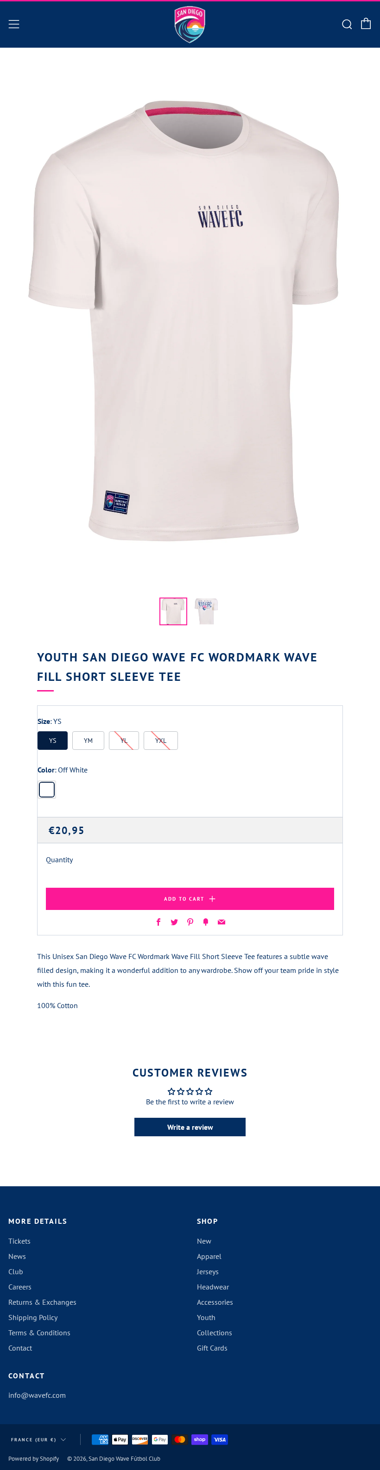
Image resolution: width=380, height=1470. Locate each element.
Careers (20, 1286)
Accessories (215, 1302)
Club (15, 1271)
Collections (214, 1332)
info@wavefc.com (37, 1395)
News (17, 1256)
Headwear (213, 1286)
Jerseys (208, 1271)
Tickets (19, 1241)
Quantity (59, 859)
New (204, 1241)
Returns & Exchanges (42, 1302)
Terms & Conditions (39, 1332)
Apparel (209, 1256)
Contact (20, 1347)
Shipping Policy (32, 1317)
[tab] (173, 611)
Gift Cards (212, 1347)
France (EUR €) (34, 1440)
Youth (206, 1317)
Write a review (190, 1127)
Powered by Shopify (33, 1459)
